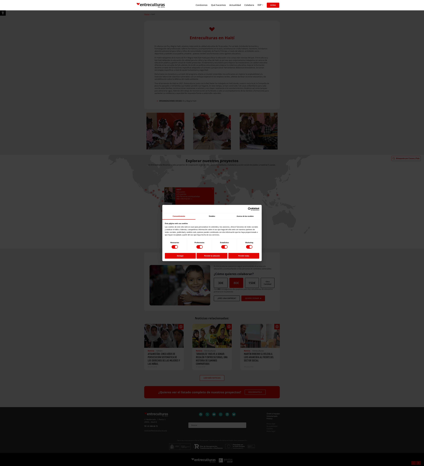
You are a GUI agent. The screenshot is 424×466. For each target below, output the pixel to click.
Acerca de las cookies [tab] (245, 216)
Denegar (180, 256)
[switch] (199, 247)
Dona (273, 5)
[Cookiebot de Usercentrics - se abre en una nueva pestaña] (249, 209)
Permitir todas (243, 256)
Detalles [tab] (212, 216)
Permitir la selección (212, 256)
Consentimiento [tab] (179, 216)
